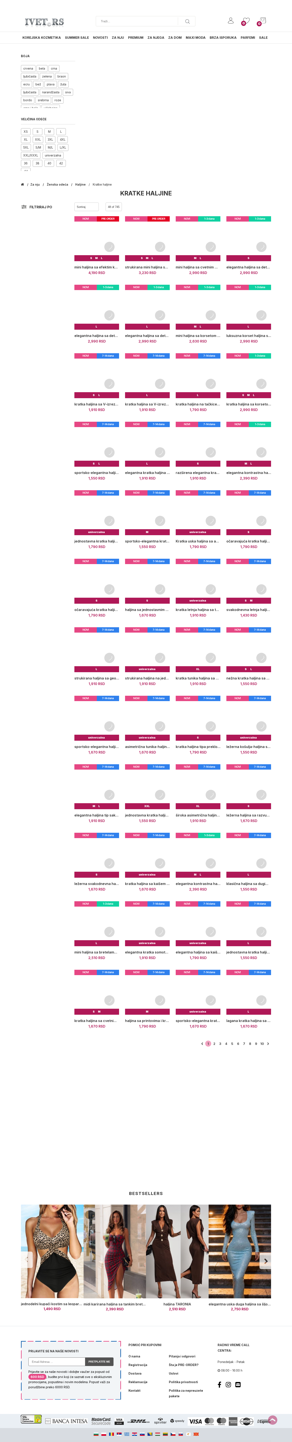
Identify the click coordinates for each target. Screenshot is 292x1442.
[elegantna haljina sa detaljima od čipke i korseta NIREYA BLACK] (96, 307)
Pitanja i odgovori (182, 1356)
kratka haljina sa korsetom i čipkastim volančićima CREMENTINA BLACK (248, 404)
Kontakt (134, 1390)
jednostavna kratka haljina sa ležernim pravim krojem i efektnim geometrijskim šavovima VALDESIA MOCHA (96, 541)
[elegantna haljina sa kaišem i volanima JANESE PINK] (198, 923)
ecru (26, 84)
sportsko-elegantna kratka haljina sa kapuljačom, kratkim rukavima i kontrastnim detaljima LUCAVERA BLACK (147, 541)
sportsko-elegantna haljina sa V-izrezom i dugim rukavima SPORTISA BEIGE (96, 747)
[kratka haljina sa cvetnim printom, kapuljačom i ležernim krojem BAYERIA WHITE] (96, 992)
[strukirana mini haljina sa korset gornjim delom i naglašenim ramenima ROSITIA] (147, 238)
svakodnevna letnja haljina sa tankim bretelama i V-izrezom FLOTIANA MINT (248, 610)
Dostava (135, 1373)
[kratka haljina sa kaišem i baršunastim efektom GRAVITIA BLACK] (147, 855)
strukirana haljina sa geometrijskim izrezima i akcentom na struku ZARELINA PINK (96, 678)
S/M (38, 147)
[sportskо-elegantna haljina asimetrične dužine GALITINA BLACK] (96, 444)
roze (58, 100)
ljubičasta (29, 76)
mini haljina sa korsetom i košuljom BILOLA (198, 336)
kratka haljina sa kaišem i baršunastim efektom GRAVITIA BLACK (147, 884)
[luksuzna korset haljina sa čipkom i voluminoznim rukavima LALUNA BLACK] (248, 307)
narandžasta (50, 92)
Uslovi (173, 1373)
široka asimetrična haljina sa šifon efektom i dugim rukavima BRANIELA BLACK (198, 815)
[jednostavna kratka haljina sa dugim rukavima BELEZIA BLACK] (147, 786)
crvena (28, 68)
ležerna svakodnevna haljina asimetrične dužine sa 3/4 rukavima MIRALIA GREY (96, 884)
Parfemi (248, 38)
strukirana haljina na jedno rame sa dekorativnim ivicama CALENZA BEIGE (147, 678)
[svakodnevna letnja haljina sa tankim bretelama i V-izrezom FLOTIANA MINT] (248, 581)
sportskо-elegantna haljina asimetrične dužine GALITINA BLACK (96, 473)
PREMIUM (135, 38)
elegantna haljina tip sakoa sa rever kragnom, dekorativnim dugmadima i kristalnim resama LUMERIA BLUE (96, 815)
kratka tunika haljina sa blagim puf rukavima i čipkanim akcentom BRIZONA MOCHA (198, 678)
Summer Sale (77, 38)
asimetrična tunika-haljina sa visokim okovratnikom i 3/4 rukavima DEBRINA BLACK (147, 747)
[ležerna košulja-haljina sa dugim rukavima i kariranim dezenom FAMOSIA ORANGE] (248, 718)
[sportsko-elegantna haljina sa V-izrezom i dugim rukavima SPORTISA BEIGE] (96, 718)
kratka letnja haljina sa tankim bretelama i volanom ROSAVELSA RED (198, 610)
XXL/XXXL (30, 155)
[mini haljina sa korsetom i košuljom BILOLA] (198, 307)
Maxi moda (196, 38)
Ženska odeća (58, 184)
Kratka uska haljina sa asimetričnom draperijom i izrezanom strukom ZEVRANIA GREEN (198, 541)
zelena (47, 76)
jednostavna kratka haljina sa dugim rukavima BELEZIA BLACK (147, 815)
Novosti (100, 38)
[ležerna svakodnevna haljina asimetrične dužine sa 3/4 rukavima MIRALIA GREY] (96, 855)
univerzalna (53, 155)
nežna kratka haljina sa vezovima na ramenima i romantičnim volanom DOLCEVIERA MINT (248, 678)
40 (49, 163)
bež (38, 84)
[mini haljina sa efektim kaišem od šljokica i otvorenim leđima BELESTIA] (96, 238)
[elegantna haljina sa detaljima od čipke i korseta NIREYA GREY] (147, 307)
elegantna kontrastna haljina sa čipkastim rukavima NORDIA (198, 884)
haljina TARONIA (177, 1304)
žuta (63, 84)
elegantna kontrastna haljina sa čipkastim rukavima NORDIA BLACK (248, 473)
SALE (263, 38)
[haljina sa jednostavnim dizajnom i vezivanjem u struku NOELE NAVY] (147, 581)
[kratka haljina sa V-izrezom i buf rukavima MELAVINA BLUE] (96, 375)
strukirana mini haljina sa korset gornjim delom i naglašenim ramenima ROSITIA (147, 267)
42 (61, 163)
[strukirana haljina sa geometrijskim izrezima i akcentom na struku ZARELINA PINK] (96, 649)
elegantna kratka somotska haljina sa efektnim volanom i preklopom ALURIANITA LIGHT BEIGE (147, 952)
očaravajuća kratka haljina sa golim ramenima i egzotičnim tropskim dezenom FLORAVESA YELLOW (96, 610)
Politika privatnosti (183, 1382)
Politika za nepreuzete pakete (186, 1393)
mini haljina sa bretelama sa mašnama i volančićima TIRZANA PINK (96, 952)
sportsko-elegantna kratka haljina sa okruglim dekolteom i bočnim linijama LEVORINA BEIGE (198, 1021)
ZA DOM (175, 38)
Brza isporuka (223, 38)
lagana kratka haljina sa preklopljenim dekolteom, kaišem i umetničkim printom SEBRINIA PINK (248, 1021)
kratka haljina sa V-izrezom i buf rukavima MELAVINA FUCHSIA (147, 404)
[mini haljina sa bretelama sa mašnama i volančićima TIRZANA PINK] (96, 923)
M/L (50, 147)
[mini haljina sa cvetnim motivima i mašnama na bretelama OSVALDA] (198, 238)
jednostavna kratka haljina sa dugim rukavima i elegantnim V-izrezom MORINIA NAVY (248, 952)
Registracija (137, 1365)
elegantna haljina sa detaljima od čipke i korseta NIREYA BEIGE (248, 267)
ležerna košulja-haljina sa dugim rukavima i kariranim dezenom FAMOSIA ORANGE (248, 747)
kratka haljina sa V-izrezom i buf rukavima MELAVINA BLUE (96, 404)
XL (26, 139)
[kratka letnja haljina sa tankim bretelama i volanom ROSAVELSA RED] (198, 581)
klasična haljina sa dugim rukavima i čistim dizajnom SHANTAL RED (248, 884)
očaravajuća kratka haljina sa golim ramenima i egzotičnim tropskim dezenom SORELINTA (248, 541)
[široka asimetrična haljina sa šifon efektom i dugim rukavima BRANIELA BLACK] (198, 786)
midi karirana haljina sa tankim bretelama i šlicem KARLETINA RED (139, 1304)
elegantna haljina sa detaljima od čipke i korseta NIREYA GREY (147, 336)
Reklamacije (137, 1382)
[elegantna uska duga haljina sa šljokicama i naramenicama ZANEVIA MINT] (240, 1252)
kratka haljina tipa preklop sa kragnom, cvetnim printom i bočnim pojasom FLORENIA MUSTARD (198, 747)
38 (37, 163)
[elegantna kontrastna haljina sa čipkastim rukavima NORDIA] (198, 855)
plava (51, 84)
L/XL (63, 147)
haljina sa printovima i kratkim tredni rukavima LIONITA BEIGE (147, 1021)
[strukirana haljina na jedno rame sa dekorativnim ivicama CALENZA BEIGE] (147, 649)
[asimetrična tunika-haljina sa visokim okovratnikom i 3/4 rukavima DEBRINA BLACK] (147, 718)
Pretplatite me (99, 1361)
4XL (62, 139)
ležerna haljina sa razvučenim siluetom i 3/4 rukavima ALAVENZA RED (248, 815)
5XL (26, 147)
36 (26, 163)
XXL (38, 139)
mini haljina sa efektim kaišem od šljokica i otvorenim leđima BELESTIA (96, 267)
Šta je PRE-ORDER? (184, 1365)
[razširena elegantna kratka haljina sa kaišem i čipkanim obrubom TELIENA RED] (198, 444)
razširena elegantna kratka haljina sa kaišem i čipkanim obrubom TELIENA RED (198, 473)
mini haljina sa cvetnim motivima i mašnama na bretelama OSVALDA (198, 267)
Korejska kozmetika (41, 38)
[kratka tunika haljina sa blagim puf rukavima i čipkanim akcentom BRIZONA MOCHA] (198, 649)
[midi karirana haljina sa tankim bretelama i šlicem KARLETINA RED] (115, 1252)
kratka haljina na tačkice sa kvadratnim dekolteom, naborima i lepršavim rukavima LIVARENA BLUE (198, 404)
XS (26, 131)
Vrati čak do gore (272, 1420)
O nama (134, 1356)
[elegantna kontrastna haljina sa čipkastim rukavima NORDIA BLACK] (248, 444)
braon (62, 76)
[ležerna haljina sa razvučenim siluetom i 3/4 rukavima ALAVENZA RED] (248, 786)
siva (68, 92)
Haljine (81, 184)
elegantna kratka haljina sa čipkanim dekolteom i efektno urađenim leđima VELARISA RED (147, 473)
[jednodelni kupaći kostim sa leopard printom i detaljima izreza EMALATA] (52, 1252)
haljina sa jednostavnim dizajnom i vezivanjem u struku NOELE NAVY (147, 610)
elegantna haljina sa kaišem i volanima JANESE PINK (198, 952)
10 (262, 1044)
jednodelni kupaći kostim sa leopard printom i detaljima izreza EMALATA (81, 1304)
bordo (27, 100)
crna (54, 68)
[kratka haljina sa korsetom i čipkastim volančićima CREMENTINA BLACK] (248, 375)
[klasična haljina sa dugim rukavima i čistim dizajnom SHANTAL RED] (248, 855)
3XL (50, 139)
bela (42, 68)
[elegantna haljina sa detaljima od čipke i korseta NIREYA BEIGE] (248, 238)
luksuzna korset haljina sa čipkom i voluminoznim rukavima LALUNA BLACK (248, 336)
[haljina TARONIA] (177, 1252)
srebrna (43, 100)
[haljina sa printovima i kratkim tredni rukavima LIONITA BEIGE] (147, 992)
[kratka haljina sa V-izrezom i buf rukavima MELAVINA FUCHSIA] (147, 375)
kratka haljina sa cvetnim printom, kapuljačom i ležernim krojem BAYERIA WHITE (96, 1021)
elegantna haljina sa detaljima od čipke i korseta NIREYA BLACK (96, 336)
